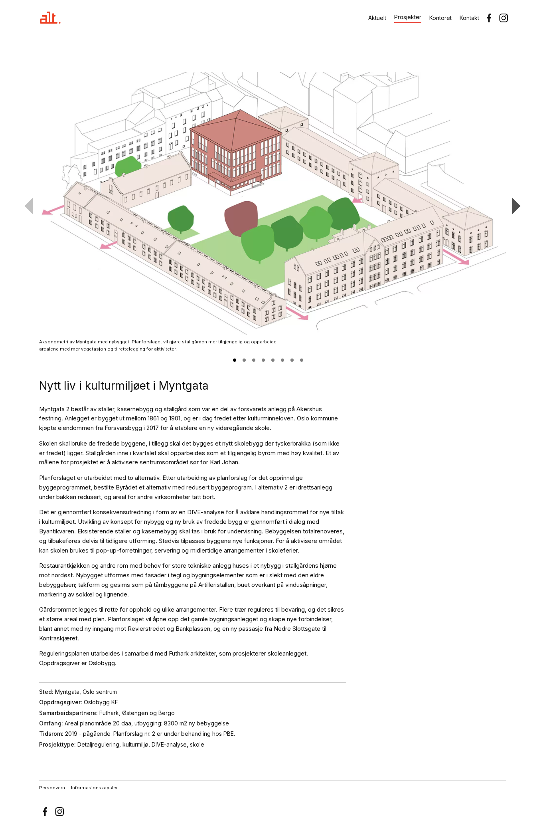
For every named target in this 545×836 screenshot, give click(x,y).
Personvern (52, 787)
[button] (234, 360)
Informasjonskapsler (94, 787)
